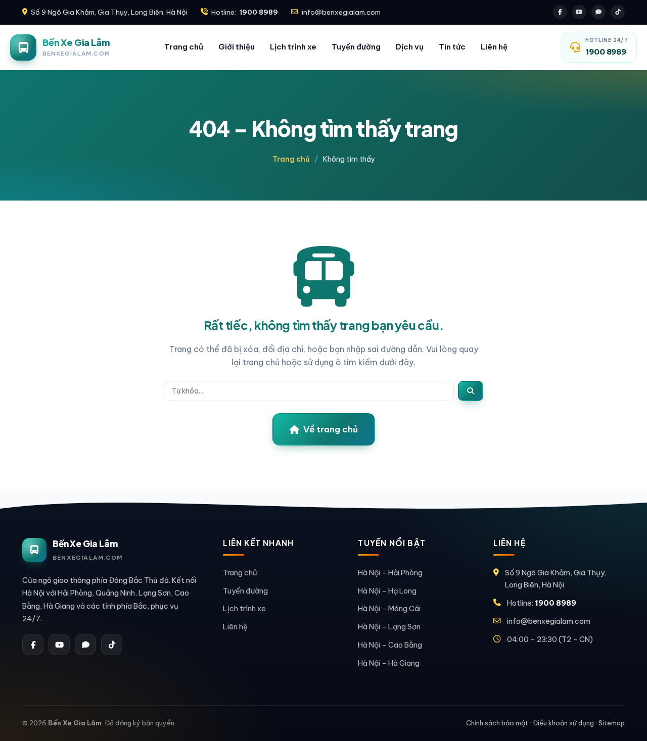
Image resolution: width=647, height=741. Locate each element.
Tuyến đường (356, 47)
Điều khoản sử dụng (563, 723)
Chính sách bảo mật (497, 723)
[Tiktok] (618, 12)
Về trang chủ (330, 429)
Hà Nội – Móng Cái (389, 608)
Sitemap (611, 723)
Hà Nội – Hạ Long (387, 591)
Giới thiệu (236, 47)
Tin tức (452, 47)
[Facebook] (560, 12)
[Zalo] (598, 12)
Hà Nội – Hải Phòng (390, 572)
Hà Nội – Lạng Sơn (389, 626)
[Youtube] (579, 12)
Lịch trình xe (293, 47)
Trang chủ (183, 47)
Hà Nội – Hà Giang (389, 663)
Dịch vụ (410, 47)
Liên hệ (494, 47)
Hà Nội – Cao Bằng (390, 645)
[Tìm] (470, 391)
